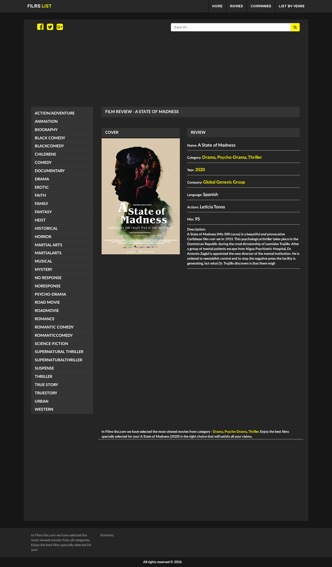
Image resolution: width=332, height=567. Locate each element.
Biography (46, 130)
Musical (43, 261)
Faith (40, 195)
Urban (41, 401)
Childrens (45, 154)
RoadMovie (47, 311)
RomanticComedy (54, 335)
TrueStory (46, 393)
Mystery (43, 270)
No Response (48, 278)
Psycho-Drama (50, 294)
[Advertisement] (166, 69)
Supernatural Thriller (59, 352)
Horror (43, 237)
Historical (46, 228)
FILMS (39, 6)
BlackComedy (49, 146)
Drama (42, 179)
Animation (46, 122)
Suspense (44, 368)
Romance (44, 319)
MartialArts (48, 253)
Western (44, 409)
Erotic (42, 187)
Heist (40, 220)
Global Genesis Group (224, 182)
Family (41, 204)
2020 (200, 170)
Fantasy (43, 212)
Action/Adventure (55, 113)
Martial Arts (48, 245)
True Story (46, 385)
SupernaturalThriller (58, 360)
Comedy (43, 163)
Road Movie (47, 302)
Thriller (43, 377)
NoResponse (48, 286)
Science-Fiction (51, 344)
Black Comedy (50, 138)
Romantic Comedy (54, 327)
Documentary (50, 171)
